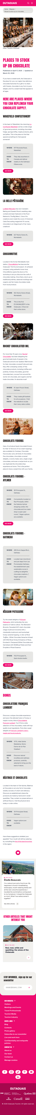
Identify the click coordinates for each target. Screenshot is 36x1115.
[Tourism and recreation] (29, 1094)
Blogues (12, 9)
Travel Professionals (12, 1011)
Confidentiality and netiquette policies (16, 1042)
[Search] (28, 3)
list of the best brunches (23, 841)
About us (8, 1050)
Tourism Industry (11, 1017)
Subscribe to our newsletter (15, 1034)
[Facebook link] (4, 1072)
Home (6, 9)
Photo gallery (9, 1031)
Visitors (7, 1004)
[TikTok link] (18, 1072)
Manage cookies (10, 1060)
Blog (6, 1024)
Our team (8, 1054)
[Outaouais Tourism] (18, 1089)
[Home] (10, 3)
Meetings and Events (12, 1007)
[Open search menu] (32, 3)
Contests (8, 1028)
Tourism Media (10, 1014)
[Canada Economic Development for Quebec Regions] (11, 1094)
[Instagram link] (11, 1072)
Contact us (8, 1057)
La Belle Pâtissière (9, 209)
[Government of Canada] (18, 1099)
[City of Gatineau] (8, 1099)
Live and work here (11, 1037)
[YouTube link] (31, 1072)
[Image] (18, 186)
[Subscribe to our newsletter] (29, 987)
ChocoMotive (13, 264)
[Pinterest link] (24, 1072)
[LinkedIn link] (18, 1077)
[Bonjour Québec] (27, 1099)
